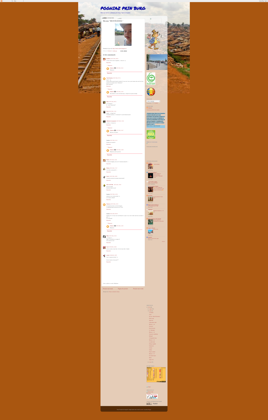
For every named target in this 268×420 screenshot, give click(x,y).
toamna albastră (151, 228)
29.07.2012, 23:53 (114, 204)
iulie (150, 310)
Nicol (107, 111)
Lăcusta (150, 347)
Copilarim (150, 209)
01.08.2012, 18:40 (112, 246)
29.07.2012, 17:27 (113, 168)
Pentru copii (151, 318)
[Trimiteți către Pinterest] (126, 51)
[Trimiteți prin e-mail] (121, 51)
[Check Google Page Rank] (151, 393)
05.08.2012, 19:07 (113, 255)
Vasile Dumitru (109, 78)
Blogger (149, 409)
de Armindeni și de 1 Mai (153, 206)
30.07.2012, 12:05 (119, 225)
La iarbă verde (152, 341)
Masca (150, 357)
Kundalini (150, 195)
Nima (107, 101)
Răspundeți (108, 62)
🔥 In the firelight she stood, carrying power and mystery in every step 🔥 (158, 188)
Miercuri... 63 (152, 332)
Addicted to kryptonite (111, 121)
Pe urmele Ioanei (152, 355)
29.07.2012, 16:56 (113, 159)
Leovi (107, 246)
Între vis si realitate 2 (152, 172)
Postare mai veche (138, 288)
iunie (150, 362)
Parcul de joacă (152, 328)
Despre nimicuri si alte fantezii (154, 218)
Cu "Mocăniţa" (152, 330)
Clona (150, 314)
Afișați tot (163, 241)
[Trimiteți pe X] (123, 51)
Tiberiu (108, 168)
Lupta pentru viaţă (152, 322)
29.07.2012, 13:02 (120, 121)
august (150, 308)
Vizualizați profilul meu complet (153, 109)
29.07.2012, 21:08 (119, 149)
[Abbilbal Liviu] (147, 143)
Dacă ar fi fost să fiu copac (153, 238)
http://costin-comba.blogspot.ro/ (120, 48)
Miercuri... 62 (152, 340)
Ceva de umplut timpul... (153, 186)
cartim (107, 255)
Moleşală (151, 336)
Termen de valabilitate (153, 334)
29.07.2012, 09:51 (112, 101)
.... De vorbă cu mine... (153, 181)
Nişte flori (151, 320)
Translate (156, 103)
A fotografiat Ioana (153, 338)
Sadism (150, 349)
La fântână (151, 312)
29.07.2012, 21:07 (119, 130)
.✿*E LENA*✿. (109, 184)
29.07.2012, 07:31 (116, 78)
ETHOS (149, 163)
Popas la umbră (152, 351)
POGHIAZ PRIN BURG (122, 8)
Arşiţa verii (151, 359)
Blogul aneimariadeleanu (153, 204)
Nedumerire (151, 345)
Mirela (107, 159)
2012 (149, 307)
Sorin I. (108, 176)
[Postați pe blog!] (122, 51)
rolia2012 (150, 237)
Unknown (112, 68)
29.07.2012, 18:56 (117, 184)
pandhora (108, 58)
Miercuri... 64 (152, 324)
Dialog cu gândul (152, 343)
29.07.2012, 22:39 (113, 194)
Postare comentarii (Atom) (114, 291)
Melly (107, 235)
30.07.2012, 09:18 (113, 213)
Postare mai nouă (108, 288)
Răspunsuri (110, 65)
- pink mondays (156, 164)
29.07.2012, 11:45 (112, 111)
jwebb (142, 409)
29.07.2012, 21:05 (119, 91)
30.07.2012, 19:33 (112, 235)
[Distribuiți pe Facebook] (125, 51)
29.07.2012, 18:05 (113, 176)
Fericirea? (151, 326)
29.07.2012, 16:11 (113, 140)
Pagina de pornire (123, 288)
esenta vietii (155, 229)
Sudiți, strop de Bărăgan (153, 182)
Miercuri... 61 (152, 353)
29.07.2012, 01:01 (119, 68)
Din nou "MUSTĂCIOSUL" (154, 316)
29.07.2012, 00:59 (114, 58)
